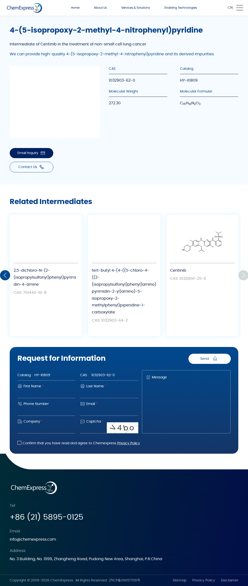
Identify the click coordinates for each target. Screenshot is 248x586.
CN (230, 7)
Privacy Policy (128, 443)
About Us (100, 7)
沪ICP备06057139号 (124, 580)
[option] (46, 275)
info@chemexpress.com (33, 539)
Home (75, 7)
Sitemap (179, 580)
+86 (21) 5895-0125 (46, 517)
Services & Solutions (135, 7)
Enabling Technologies (180, 7)
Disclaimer (229, 580)
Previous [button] (5, 275)
